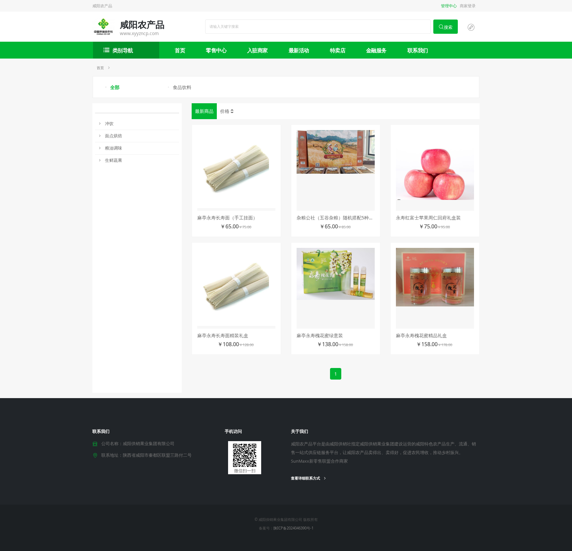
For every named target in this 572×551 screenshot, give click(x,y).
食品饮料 (182, 87)
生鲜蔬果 (113, 160)
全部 (114, 87)
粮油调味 (113, 148)
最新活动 (299, 50)
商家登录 (468, 6)
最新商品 (204, 111)
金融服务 (376, 50)
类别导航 (123, 50)
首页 (180, 50)
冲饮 (109, 123)
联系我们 (417, 50)
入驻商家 (257, 50)
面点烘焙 (113, 136)
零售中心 (216, 50)
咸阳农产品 (102, 6)
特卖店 (338, 50)
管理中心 (449, 6)
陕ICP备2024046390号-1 (293, 528)
